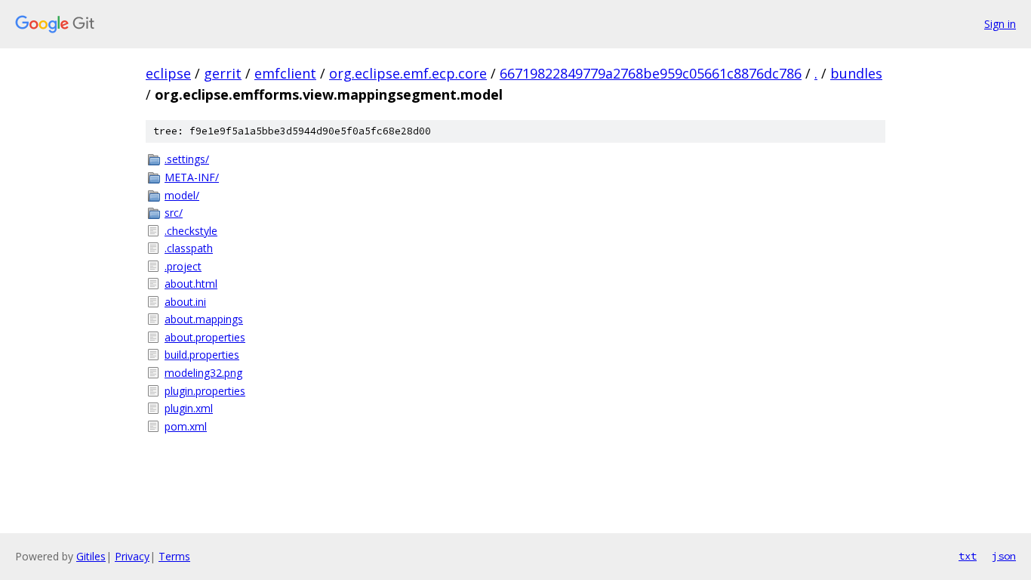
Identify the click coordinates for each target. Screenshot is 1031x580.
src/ (174, 212)
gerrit (223, 73)
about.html (191, 283)
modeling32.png (203, 373)
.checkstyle (191, 231)
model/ (182, 195)
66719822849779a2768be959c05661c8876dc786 (651, 73)
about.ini (185, 302)
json (1004, 556)
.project (183, 266)
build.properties (202, 354)
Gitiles (91, 556)
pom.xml (186, 426)
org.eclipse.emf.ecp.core (408, 73)
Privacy (132, 556)
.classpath (189, 248)
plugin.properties (205, 391)
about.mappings (204, 319)
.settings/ (187, 159)
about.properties (205, 337)
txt (968, 556)
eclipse (168, 73)
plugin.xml (189, 408)
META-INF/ (192, 177)
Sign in (1000, 24)
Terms (174, 556)
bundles (856, 73)
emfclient (285, 73)
